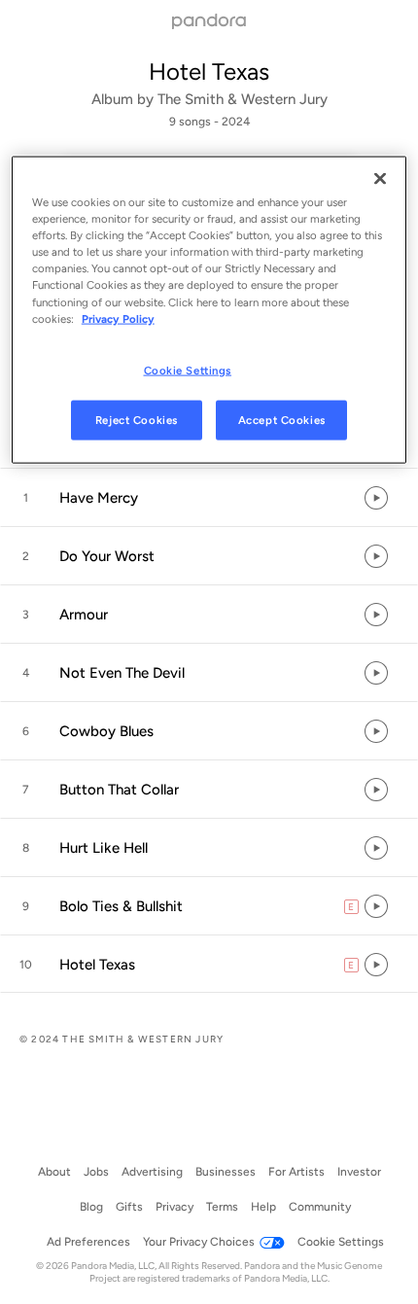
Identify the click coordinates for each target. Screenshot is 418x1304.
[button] (209, 498)
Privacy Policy (118, 318)
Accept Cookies (282, 419)
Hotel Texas (209, 71)
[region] (209, 310)
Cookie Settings (188, 369)
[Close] (380, 179)
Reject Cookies (136, 419)
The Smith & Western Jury (242, 99)
